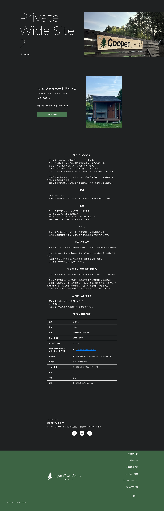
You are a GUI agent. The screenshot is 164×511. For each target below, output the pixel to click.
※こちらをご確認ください (86, 350)
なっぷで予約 (52, 115)
